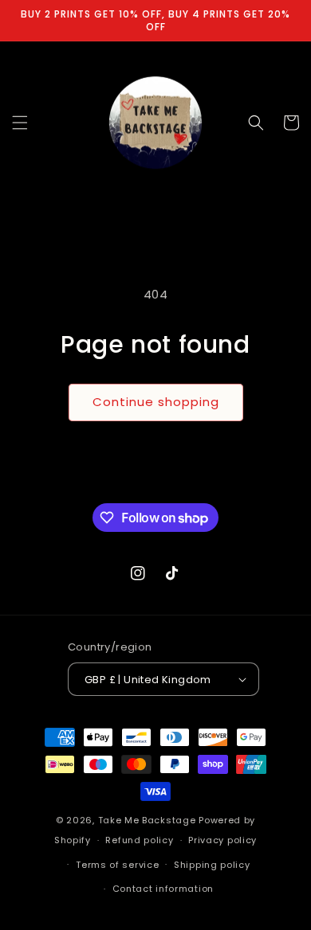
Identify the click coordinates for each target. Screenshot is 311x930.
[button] (19, 122)
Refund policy (139, 840)
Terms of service (117, 864)
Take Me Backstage (147, 820)
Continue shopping (156, 401)
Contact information (163, 888)
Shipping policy (212, 864)
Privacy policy (222, 840)
